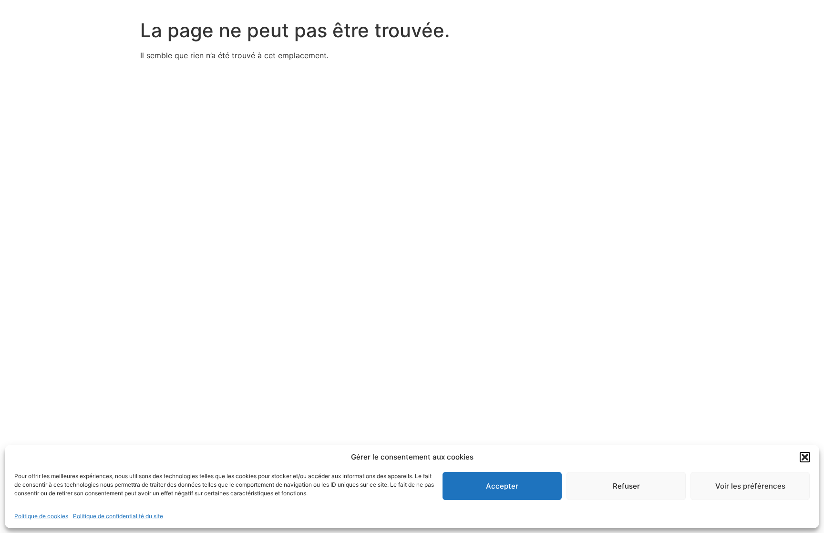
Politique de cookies (41, 516)
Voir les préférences (750, 486)
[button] (805, 457)
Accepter (502, 486)
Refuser (626, 486)
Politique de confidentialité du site (118, 516)
